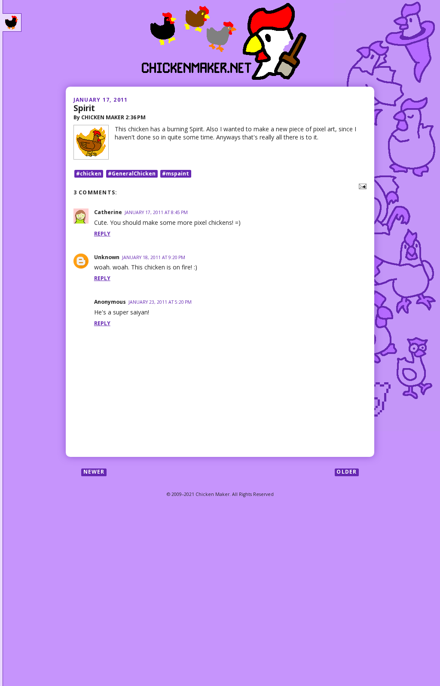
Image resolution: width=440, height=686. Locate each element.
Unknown (106, 257)
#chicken (88, 173)
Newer (94, 472)
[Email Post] (361, 185)
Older (346, 472)
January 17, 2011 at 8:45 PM (156, 212)
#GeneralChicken (132, 173)
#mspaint (175, 173)
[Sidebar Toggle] (12, 22)
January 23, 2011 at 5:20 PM (160, 302)
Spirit (84, 108)
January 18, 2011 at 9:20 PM (153, 257)
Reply (102, 233)
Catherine (108, 212)
